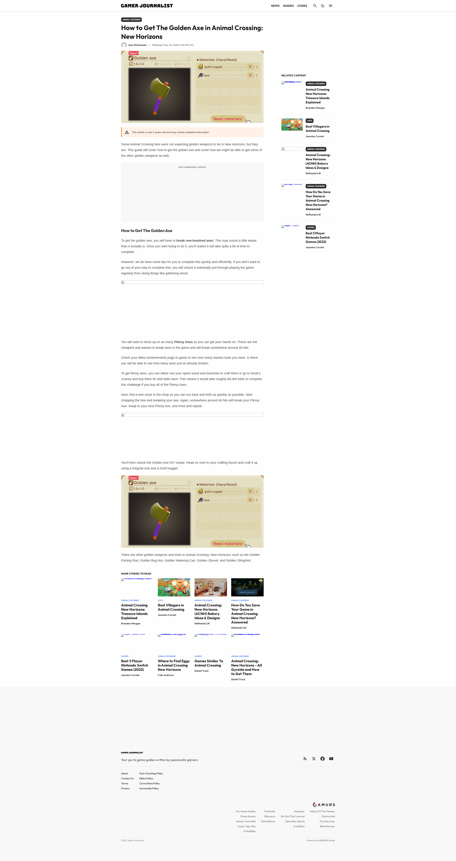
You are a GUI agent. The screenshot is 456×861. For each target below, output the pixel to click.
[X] (313, 758)
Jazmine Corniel (167, 615)
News (275, 5)
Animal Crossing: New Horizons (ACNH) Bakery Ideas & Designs (208, 611)
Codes (302, 5)
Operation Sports (295, 821)
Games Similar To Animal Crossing (209, 663)
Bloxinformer (327, 826)
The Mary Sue (327, 821)
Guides (288, 5)
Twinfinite (269, 811)
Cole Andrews (166, 675)
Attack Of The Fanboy (322, 811)
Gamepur (299, 811)
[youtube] (331, 758)
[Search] (314, 5)
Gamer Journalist (246, 821)
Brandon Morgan (130, 623)
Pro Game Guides (246, 811)
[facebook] (322, 758)
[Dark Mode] (322, 5)
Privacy (125, 788)
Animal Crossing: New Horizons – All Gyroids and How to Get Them (246, 667)
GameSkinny (268, 821)
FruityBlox (299, 826)
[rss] (305, 758)
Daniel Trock (202, 670)
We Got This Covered (293, 816)
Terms (124, 783)
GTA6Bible (249, 831)
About (124, 773)
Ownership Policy (149, 788)
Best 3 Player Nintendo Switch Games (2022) (134, 665)
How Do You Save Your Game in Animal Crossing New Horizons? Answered (245, 613)
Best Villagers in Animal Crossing (171, 607)
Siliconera (269, 816)
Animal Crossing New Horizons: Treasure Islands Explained (134, 611)
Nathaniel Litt (202, 623)
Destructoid (328, 816)
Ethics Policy (146, 778)
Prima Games (248, 816)
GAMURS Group (327, 840)
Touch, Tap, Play (247, 826)
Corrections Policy (149, 783)
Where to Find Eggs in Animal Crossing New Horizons (174, 665)
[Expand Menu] (330, 5)
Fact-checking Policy (151, 773)
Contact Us (127, 778)
